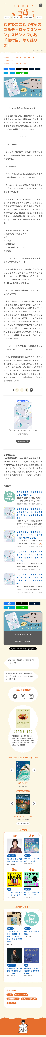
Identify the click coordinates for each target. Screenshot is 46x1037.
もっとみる (22, 823)
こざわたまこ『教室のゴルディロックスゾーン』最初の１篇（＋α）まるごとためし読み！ (29, 513)
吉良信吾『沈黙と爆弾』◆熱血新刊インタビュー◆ (14, 970)
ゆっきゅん (11, 1003)
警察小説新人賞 (13, 999)
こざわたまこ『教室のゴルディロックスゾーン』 (29, 493)
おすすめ (10, 928)
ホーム (7, 17)
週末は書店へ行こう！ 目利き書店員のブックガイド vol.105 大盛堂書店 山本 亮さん (19, 676)
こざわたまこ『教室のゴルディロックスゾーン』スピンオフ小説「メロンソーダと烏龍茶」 (29, 579)
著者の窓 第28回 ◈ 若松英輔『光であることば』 (22, 661)
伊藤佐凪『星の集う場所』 (31, 933)
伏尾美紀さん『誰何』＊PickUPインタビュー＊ (14, 860)
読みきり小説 (28, 17)
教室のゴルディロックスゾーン (16, 63)
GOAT (10, 995)
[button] (12, 770)
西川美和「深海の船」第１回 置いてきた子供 (31, 970)
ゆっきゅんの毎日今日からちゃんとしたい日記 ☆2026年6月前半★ (31, 860)
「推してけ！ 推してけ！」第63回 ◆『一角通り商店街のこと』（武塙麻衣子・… (14, 936)
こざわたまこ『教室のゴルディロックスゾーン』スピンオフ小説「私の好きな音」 (29, 534)
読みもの (16, 17)
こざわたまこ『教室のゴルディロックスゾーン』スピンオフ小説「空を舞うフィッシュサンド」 (29, 556)
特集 (9, 889)
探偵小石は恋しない (29, 999)
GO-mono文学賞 (21, 995)
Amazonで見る (23, 441)
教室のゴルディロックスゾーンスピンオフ (20, 57)
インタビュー (12, 856)
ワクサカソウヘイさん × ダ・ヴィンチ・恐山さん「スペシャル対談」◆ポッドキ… (14, 893)
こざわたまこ (10, 60)
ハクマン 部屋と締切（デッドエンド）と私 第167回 (31, 893)
